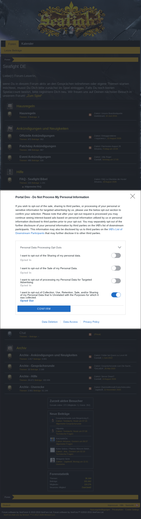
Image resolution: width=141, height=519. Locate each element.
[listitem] (70, 247)
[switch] (116, 255)
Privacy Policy (91, 321)
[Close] (133, 197)
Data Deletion (50, 321)
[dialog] (70, 259)
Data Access (70, 321)
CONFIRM (44, 308)
